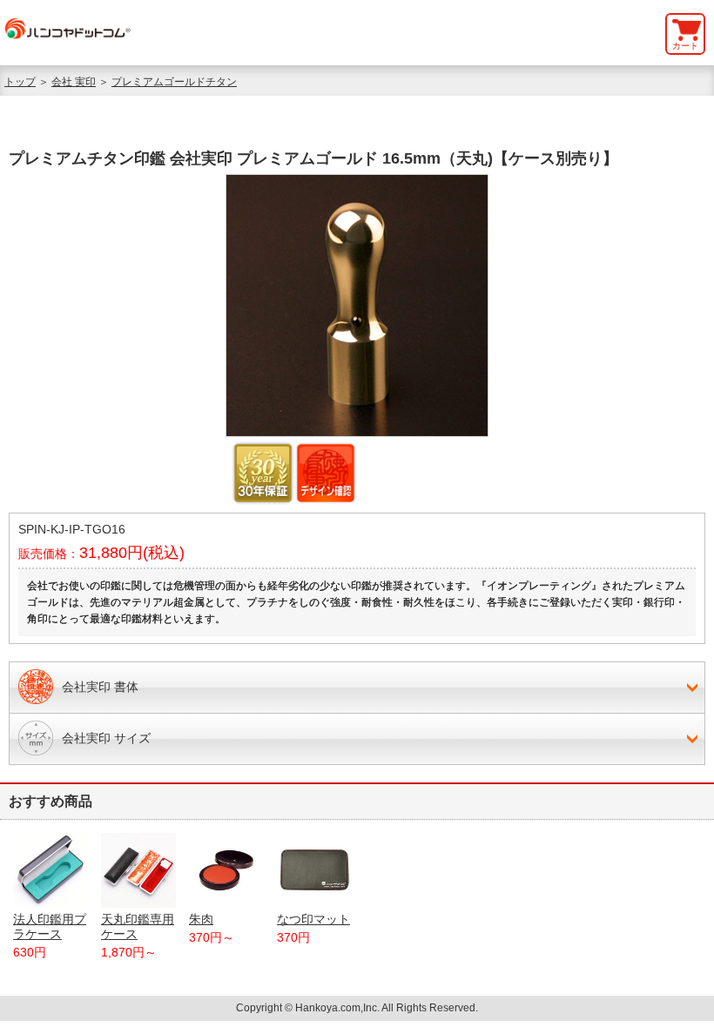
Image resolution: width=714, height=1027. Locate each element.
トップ (20, 82)
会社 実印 (73, 82)
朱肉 (201, 919)
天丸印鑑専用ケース (137, 926)
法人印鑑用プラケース (49, 926)
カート (685, 45)
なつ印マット (313, 919)
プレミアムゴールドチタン (174, 82)
